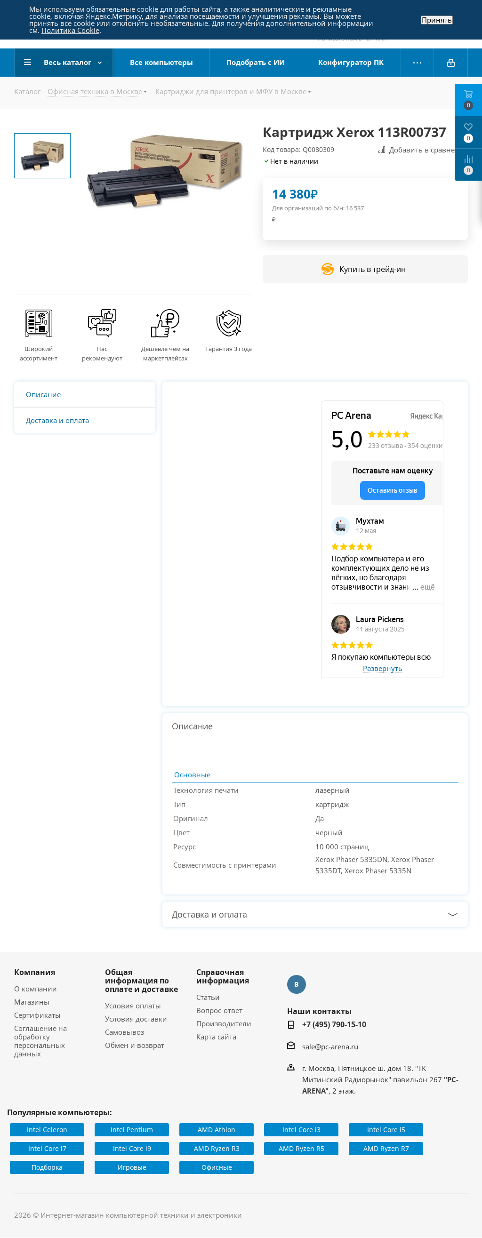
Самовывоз (124, 1032)
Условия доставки (136, 1018)
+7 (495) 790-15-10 (334, 1024)
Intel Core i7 (47, 1148)
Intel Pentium (132, 1129)
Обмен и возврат (134, 1045)
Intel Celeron (47, 1129)
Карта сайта (216, 1036)
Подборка (47, 1167)
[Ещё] (417, 62)
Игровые (132, 1167)
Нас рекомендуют (102, 353)
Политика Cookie (70, 30)
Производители (223, 1023)
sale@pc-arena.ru (330, 1046)
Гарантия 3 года (228, 348)
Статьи (208, 997)
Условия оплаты (133, 1005)
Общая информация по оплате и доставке (141, 980)
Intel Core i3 (301, 1129)
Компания (34, 972)
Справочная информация (222, 976)
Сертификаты (37, 1015)
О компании (35, 988)
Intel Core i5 (386, 1129)
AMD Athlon (216, 1129)
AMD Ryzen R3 (217, 1148)
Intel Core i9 (132, 1148)
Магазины (31, 1001)
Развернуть (382, 668)
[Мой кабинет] (450, 62)
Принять (437, 20)
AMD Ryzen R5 (301, 1148)
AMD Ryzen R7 (386, 1148)
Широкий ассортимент (38, 353)
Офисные (216, 1167)
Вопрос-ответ (219, 1010)
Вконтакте (296, 984)
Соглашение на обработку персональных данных (40, 1040)
